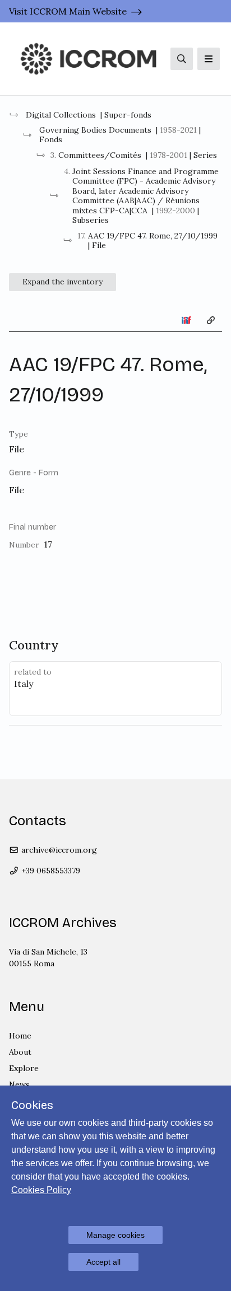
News (19, 1084)
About (20, 1052)
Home (20, 1036)
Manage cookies (115, 1235)
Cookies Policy (41, 1190)
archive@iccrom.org (58, 850)
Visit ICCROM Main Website (68, 11)
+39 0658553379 (49, 871)
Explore (24, 1068)
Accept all (103, 1261)
